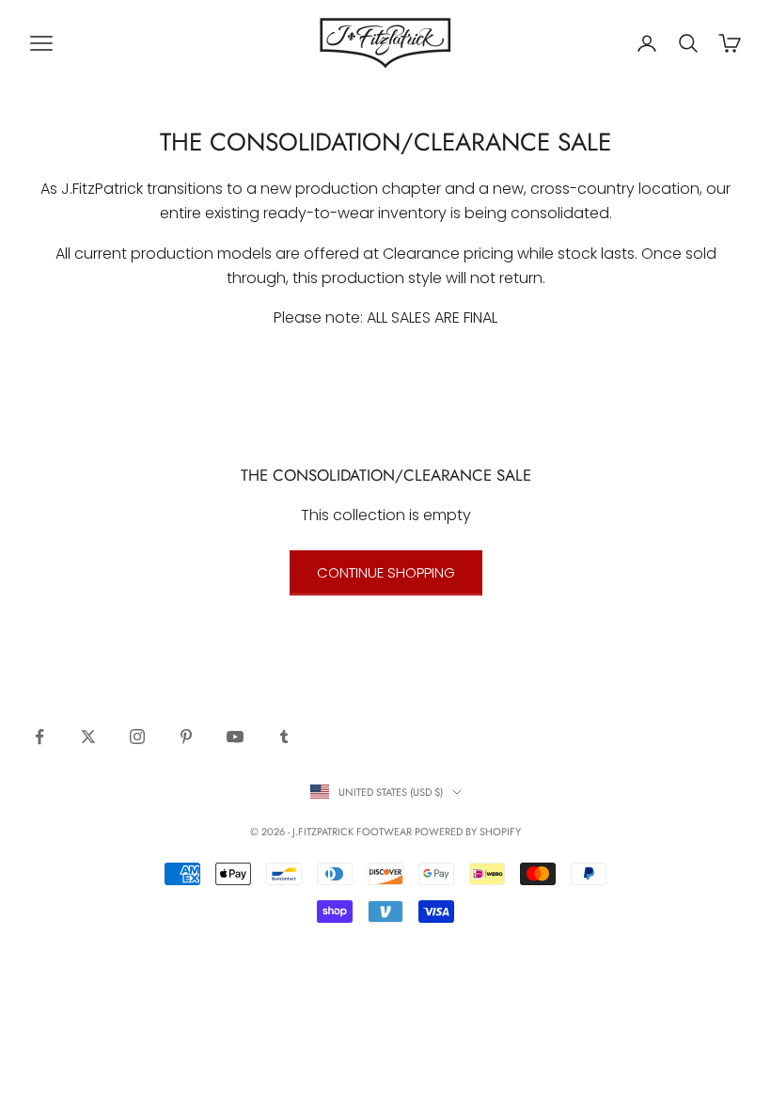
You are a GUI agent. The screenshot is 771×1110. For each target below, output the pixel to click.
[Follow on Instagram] (137, 736)
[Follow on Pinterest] (186, 736)
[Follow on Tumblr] (284, 736)
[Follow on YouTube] (235, 736)
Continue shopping (386, 572)
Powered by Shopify (468, 831)
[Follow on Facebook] (39, 736)
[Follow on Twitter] (88, 736)
